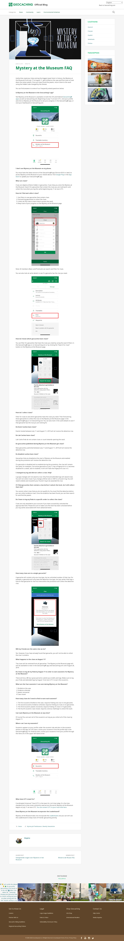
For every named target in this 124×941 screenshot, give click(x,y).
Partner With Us (13, 917)
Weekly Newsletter (48, 826)
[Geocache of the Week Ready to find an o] (26, 892)
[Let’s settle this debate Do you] (9, 892)
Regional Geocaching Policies (17, 926)
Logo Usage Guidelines (46, 913)
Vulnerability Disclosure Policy (48, 922)
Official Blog (40, 4)
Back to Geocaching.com (107, 5)
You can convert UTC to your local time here (52, 807)
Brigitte (27, 64)
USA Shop (69, 913)
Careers (11, 913)
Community (29, 12)
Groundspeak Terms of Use (60, 938)
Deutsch (90, 27)
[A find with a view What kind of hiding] (62, 892)
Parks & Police (44, 917)
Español (90, 35)
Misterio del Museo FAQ (66, 858)
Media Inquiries (97, 917)
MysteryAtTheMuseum (34, 826)
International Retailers (73, 917)
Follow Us (62, 878)
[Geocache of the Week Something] (115, 892)
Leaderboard (53, 816)
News (21, 12)
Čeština (90, 43)
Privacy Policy (72, 938)
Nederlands (91, 39)
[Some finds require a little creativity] (80, 892)
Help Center (96, 913)
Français (90, 31)
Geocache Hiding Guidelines (17, 922)
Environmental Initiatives (52, 12)
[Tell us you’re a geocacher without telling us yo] (97, 892)
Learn (38, 12)
